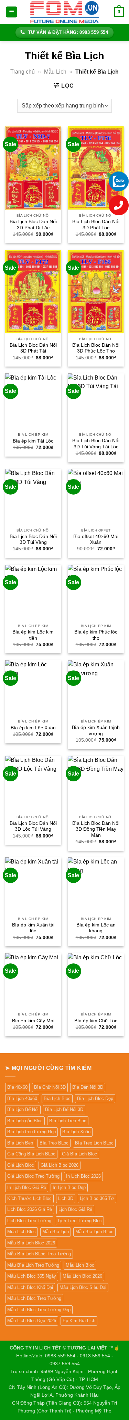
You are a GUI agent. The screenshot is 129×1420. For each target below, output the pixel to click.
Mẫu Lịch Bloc (80, 1265)
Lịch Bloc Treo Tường (29, 1220)
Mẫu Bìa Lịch (55, 1231)
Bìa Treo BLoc (54, 1143)
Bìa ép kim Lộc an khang (96, 928)
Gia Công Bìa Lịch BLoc (31, 1153)
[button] (11, 12)
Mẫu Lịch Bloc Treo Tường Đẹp (39, 1309)
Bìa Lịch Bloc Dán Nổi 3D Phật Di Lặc (33, 224)
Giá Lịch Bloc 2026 (59, 1165)
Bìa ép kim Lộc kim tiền (33, 635)
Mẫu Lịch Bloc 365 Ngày (31, 1276)
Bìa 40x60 (17, 1087)
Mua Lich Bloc (21, 1231)
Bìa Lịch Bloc (57, 1098)
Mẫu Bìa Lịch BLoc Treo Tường (39, 1253)
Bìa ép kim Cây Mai (33, 1020)
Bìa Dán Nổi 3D (87, 1087)
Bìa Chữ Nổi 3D (50, 1087)
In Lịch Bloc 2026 (83, 1176)
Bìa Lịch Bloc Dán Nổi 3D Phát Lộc (95, 224)
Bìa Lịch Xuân (76, 1131)
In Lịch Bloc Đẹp (69, 1187)
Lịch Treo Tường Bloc (80, 1220)
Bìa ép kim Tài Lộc (33, 441)
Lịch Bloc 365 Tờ (97, 1198)
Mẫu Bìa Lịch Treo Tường (33, 1265)
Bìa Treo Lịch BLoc (94, 1143)
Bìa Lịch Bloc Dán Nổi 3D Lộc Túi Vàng (33, 826)
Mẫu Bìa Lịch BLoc (94, 1231)
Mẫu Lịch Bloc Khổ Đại (30, 1287)
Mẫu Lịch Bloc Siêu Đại (83, 1287)
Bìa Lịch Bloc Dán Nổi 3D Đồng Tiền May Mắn (95, 829)
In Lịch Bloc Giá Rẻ (26, 1187)
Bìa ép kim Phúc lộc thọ (95, 635)
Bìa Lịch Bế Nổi (23, 1109)
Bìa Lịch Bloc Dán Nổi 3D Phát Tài (33, 348)
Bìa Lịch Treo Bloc (67, 1120)
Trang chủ (22, 72)
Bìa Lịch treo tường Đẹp (31, 1131)
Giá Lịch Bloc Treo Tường (33, 1176)
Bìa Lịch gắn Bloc (25, 1120)
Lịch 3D (65, 1198)
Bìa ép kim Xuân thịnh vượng (96, 730)
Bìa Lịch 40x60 (22, 1098)
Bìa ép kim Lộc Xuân (33, 727)
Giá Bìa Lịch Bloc (79, 1153)
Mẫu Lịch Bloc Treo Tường (34, 1298)
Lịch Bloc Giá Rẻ (75, 1209)
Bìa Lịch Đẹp (20, 1143)
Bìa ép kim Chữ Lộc (95, 1020)
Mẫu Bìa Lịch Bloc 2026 (31, 1242)
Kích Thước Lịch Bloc (29, 1198)
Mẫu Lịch (55, 72)
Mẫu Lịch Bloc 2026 (82, 1276)
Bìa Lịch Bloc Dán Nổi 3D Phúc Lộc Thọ (95, 348)
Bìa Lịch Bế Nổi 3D (64, 1109)
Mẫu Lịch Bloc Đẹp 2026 (31, 1320)
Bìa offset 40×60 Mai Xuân (95, 539)
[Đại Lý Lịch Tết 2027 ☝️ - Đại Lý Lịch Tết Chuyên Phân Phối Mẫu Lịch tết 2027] (64, 12)
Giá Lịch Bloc (20, 1165)
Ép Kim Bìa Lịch (79, 1320)
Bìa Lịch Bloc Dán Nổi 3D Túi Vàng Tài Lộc (95, 443)
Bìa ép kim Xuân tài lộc (33, 928)
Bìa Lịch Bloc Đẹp (95, 1098)
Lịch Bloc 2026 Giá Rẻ (29, 1209)
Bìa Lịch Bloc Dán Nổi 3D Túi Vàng (33, 539)
